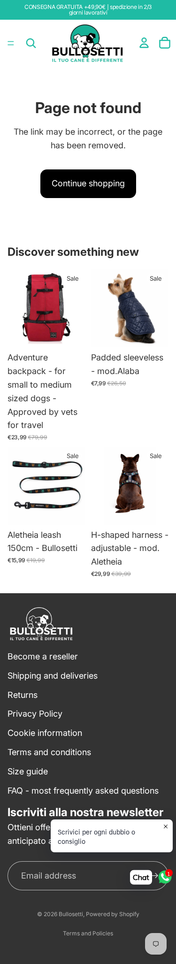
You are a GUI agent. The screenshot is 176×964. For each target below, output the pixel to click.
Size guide (28, 771)
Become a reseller (43, 656)
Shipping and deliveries (53, 676)
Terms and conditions (49, 752)
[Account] (144, 42)
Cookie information (45, 733)
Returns (23, 694)
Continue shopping (88, 183)
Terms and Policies (88, 933)
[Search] (31, 43)
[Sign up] (154, 876)
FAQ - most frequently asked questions (83, 790)
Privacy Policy (35, 714)
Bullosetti (71, 914)
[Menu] (11, 43)
